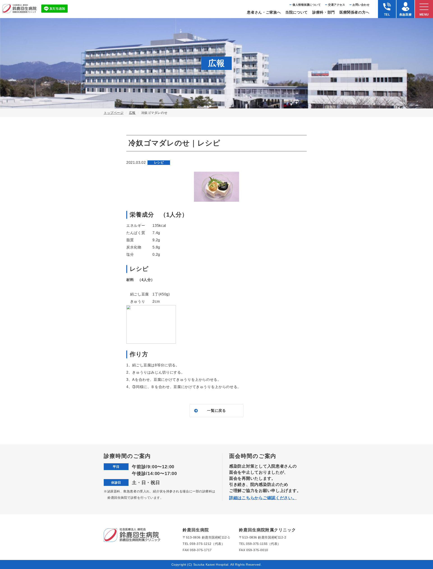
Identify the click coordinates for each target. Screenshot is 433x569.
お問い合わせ (360, 4)
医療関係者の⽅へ (354, 12)
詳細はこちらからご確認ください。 (263, 498)
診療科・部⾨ (323, 12)
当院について (296, 12)
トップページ (113, 113)
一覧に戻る (216, 410)
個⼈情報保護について (307, 4)
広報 (132, 113)
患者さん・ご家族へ (264, 12)
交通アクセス (336, 4)
